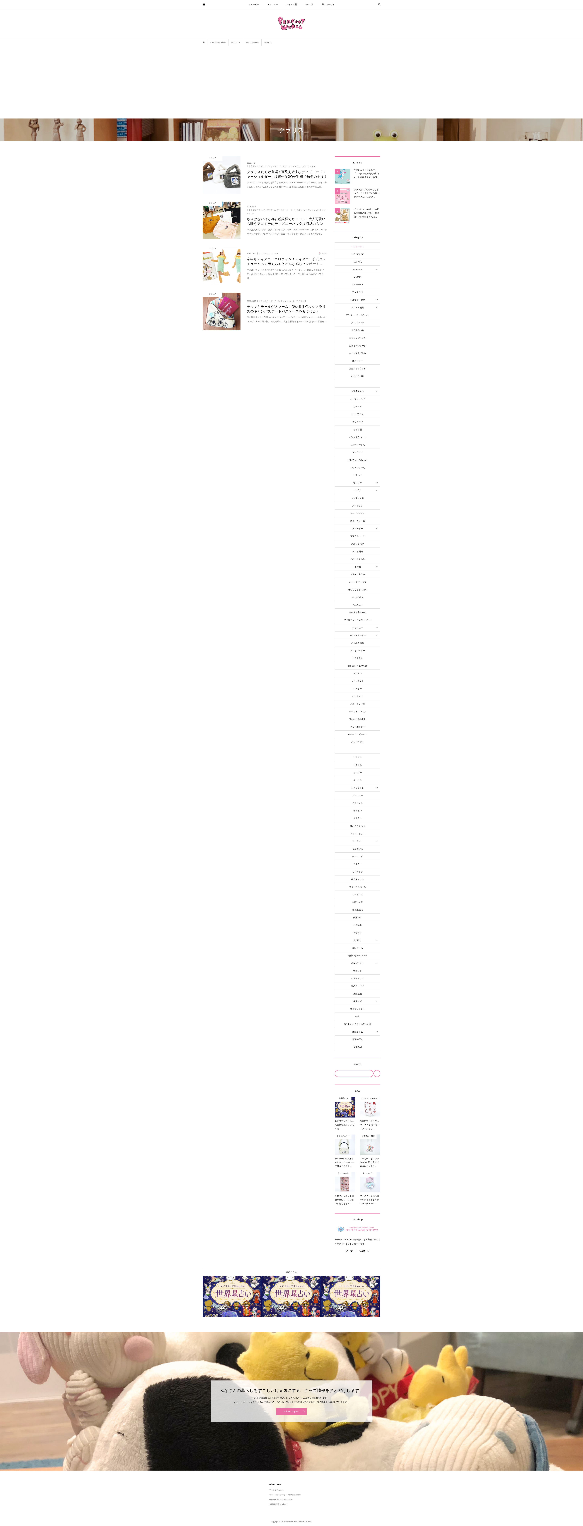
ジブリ (357, 490)
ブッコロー (357, 795)
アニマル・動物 (357, 299)
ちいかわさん (357, 597)
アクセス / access (276, 1490)
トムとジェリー (357, 650)
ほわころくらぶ (357, 825)
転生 (357, 1016)
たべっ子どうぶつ (357, 581)
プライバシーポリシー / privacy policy (284, 1494)
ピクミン (357, 757)
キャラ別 (309, 4)
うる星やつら (357, 330)
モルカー (357, 863)
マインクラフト (357, 833)
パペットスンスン (357, 711)
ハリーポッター (357, 726)
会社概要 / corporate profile (280, 1499)
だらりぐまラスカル (357, 589)
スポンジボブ (357, 543)
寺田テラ (357, 970)
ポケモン (357, 810)
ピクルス (357, 764)
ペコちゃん (357, 803)
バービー (357, 688)
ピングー (357, 772)
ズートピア (357, 505)
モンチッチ (357, 871)
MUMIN (357, 276)
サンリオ (357, 482)
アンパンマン (357, 322)
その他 (357, 566)
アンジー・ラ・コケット (357, 315)
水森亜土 (357, 993)
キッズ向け (357, 421)
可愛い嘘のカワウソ (357, 955)
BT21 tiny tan (357, 253)
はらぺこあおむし (357, 719)
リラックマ (357, 894)
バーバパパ (357, 681)
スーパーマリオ (357, 513)
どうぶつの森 (357, 642)
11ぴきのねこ (357, 246)
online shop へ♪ (291, 1411)
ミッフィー (272, 4)
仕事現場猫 (357, 909)
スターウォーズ (357, 520)
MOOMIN (357, 269)
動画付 (357, 940)
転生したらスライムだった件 (357, 1024)
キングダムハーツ (357, 437)
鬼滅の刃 (357, 1046)
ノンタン (357, 673)
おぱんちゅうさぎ (357, 368)
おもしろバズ (357, 375)
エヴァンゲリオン (357, 337)
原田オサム (357, 947)
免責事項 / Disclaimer (278, 1504)
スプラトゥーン (357, 536)
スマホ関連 (357, 551)
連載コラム (357, 1031)
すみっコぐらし (357, 559)
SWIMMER (357, 284)
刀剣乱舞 (357, 924)
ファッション (357, 787)
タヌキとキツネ (357, 574)
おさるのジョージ (357, 345)
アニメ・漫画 (357, 307)
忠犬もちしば (357, 978)
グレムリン (357, 452)
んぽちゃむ (357, 902)
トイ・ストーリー (357, 635)
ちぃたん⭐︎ (357, 604)
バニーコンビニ (357, 703)
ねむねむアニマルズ (357, 665)
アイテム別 (291, 4)
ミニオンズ (357, 848)
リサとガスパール (357, 886)
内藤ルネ (357, 917)
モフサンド (357, 856)
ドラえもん (357, 658)
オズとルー (357, 360)
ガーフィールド (357, 398)
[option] (232, 1296)
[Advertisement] (291, 82)
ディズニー (357, 627)
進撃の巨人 (357, 1039)
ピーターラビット (357, 749)
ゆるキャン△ (357, 879)
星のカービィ (328, 4)
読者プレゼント (357, 1008)
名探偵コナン (357, 963)
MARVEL (357, 261)
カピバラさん (357, 414)
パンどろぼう (357, 741)
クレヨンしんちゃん (357, 459)
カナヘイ (357, 406)
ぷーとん (357, 780)
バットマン (357, 696)
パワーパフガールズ (357, 734)
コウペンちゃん (357, 467)
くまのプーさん (357, 444)
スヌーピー (254, 4)
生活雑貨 (357, 1001)
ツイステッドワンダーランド (357, 619)
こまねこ (357, 475)
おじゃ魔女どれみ (357, 353)
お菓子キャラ (357, 391)
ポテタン (357, 818)
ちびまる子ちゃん (357, 612)
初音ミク (357, 932)
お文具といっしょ (357, 383)
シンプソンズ (357, 497)
